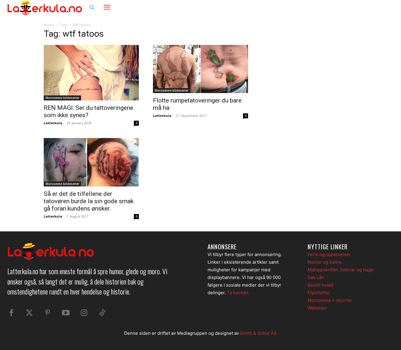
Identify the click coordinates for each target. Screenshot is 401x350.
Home (49, 24)
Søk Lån (316, 277)
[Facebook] (364, 8)
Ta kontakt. (238, 292)
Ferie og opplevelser (329, 254)
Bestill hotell (320, 285)
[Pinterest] (47, 313)
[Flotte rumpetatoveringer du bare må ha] (200, 69)
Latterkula (53, 123)
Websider (317, 308)
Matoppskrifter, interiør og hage (340, 269)
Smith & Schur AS (258, 333)
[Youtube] (66, 313)
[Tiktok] (102, 313)
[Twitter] (29, 313)
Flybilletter (319, 292)
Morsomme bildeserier (62, 98)
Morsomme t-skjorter (330, 300)
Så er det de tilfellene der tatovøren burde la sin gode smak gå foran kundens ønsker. (89, 201)
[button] (92, 8)
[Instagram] (376, 8)
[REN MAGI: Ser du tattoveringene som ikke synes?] (91, 72)
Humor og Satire (325, 262)
